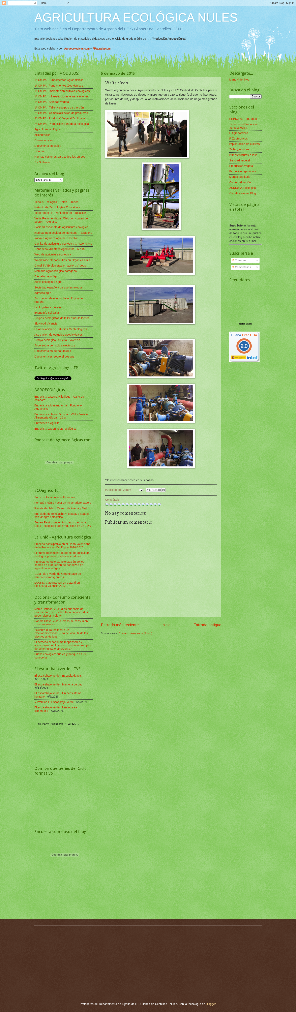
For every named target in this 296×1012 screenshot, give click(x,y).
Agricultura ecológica (47, 129)
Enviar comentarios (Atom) (135, 633)
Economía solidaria (46, 312)
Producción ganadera (242, 171)
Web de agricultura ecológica (52, 254)
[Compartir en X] (156, 490)
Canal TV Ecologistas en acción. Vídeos (60, 265)
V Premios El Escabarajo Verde (54, 702)
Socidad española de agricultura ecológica (61, 227)
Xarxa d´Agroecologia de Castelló (55, 238)
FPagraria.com (102, 48)
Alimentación (42, 134)
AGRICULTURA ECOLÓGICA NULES (136, 17)
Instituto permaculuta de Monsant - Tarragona (63, 232)
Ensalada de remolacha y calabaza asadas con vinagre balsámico (62, 515)
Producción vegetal (241, 165)
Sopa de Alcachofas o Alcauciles (55, 497)
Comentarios (242, 267)
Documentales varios (47, 145)
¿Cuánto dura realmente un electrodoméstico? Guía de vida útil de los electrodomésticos (61, 633)
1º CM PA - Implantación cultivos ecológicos (62, 91)
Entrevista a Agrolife (46, 423)
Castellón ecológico (46, 276)
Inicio (166, 625)
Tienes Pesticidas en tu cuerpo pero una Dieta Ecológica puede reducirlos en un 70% (62, 524)
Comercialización (240, 182)
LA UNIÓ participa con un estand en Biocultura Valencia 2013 (57, 584)
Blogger (210, 1004)
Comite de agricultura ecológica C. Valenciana (63, 243)
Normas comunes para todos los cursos (59, 156)
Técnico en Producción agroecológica (244, 126)
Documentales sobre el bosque (54, 356)
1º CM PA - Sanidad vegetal (51, 101)
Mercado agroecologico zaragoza (55, 271)
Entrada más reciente (120, 625)
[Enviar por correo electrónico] (148, 490)
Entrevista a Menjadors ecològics (55, 428)
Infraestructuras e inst (243, 155)
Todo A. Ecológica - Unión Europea (56, 202)
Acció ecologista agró (48, 281)
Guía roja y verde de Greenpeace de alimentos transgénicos (57, 575)
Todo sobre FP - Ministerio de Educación (60, 212)
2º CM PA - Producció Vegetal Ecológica (59, 118)
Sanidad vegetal (239, 160)
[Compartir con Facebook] (160, 490)
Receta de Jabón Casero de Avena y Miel (60, 508)
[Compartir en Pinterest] (163, 490)
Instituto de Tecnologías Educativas (57, 207)
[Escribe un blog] (152, 490)
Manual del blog (239, 79)
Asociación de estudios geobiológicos (58, 334)
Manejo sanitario (239, 176)
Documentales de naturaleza (52, 350)
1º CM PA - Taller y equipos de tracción (59, 107)
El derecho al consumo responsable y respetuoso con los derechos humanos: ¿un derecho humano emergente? (62, 645)
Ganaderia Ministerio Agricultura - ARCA (59, 249)
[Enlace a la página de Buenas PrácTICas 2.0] (244, 360)
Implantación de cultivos (244, 144)
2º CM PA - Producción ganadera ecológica (61, 123)
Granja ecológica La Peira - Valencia (57, 340)
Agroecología (42, 293)
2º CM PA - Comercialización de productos (61, 113)
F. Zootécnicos (238, 138)
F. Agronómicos (238, 133)
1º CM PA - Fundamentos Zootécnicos (58, 85)
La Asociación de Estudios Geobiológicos (60, 329)
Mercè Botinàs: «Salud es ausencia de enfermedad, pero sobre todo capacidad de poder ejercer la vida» (61, 612)
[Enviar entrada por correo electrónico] (141, 489)
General (39, 151)
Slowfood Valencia (45, 323)
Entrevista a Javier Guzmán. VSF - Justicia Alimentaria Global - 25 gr (61, 416)
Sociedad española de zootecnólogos (58, 287)
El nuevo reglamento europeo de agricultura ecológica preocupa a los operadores (62, 554)
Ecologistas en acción (48, 307)
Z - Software (42, 162)
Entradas (240, 260)
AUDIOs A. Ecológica (242, 187)
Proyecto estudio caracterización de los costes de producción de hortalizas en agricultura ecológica (59, 565)
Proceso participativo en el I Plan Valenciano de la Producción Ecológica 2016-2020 (62, 546)
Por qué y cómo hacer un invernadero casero (62, 502)
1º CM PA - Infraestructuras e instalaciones (61, 96)
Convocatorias (43, 140)
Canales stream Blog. (243, 193)
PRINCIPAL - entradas (243, 118)
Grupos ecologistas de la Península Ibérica (61, 318)
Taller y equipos (239, 149)
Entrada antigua (207, 625)
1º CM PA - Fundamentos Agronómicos (59, 80)
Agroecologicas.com (77, 48)
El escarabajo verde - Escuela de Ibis (58, 675)
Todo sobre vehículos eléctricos (54, 345)
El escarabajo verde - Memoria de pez (58, 684)
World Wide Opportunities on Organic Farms (62, 260)
